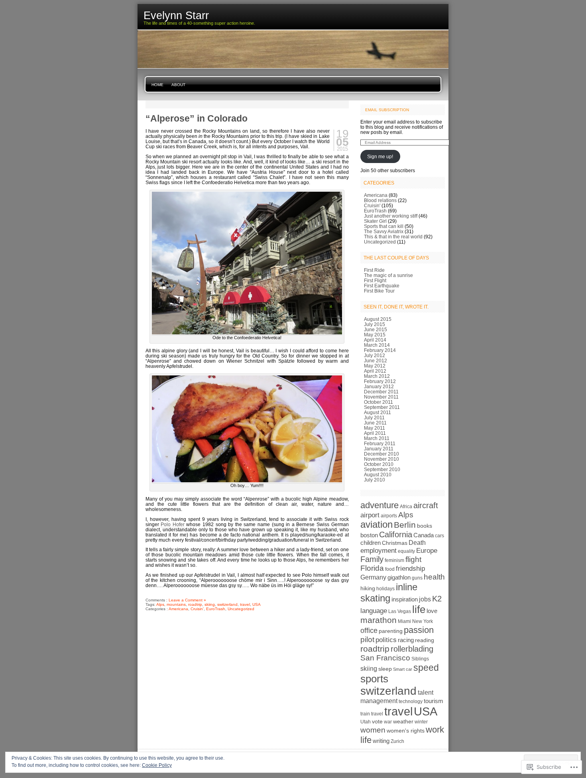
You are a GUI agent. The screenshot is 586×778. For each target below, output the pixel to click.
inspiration (404, 599)
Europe (426, 550)
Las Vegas (399, 611)
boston (369, 535)
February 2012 (380, 381)
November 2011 (381, 396)
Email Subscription (387, 110)
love (432, 610)
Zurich (397, 741)
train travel (371, 714)
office (369, 631)
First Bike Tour (379, 290)
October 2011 (378, 402)
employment (378, 550)
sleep (385, 669)
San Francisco (385, 658)
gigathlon (399, 577)
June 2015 (375, 329)
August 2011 (377, 412)
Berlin (405, 524)
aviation (376, 524)
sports (374, 678)
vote (377, 721)
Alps (160, 604)
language (373, 611)
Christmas (394, 543)
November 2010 (381, 459)
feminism (394, 560)
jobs (425, 599)
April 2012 (375, 370)
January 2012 (379, 386)
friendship (410, 568)
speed (426, 667)
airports (389, 516)
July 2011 (374, 417)
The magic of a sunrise (388, 275)
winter (421, 722)
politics (386, 640)
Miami (404, 621)
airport (370, 515)
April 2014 (375, 339)
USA (256, 604)
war (388, 722)
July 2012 (374, 355)
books (424, 526)
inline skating (388, 592)
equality (406, 551)
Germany (373, 577)
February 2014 (380, 350)
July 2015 (374, 324)
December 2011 (381, 391)
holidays (385, 588)
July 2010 (374, 479)
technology (411, 701)
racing (406, 640)
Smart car (402, 669)
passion (419, 630)
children (370, 542)
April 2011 (375, 433)
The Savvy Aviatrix (383, 231)
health (434, 577)
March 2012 (377, 376)
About (178, 85)
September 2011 (382, 407)
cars (439, 535)
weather (403, 721)
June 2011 (375, 422)
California (395, 534)
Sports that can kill (383, 226)
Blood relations (380, 200)
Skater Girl (375, 221)
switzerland (227, 604)
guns (417, 578)
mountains (176, 604)
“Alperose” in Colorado (197, 118)
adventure (379, 505)
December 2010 (381, 453)
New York (422, 621)
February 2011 (379, 443)
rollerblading (412, 648)
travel (245, 604)
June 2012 (375, 360)
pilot (367, 639)
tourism (433, 700)
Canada (423, 535)
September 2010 (382, 469)
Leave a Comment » (187, 600)
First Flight (375, 280)
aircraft (425, 505)
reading (424, 640)
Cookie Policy (157, 765)
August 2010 (377, 474)
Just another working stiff (390, 215)
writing (381, 740)
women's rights (406, 730)
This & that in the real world (393, 236)
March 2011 (376, 438)
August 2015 (377, 319)
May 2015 (374, 334)
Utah (365, 722)
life (418, 609)
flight (413, 559)
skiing (210, 604)
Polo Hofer (173, 524)
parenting (391, 631)
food (390, 569)
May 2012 (374, 365)
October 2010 (378, 464)
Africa (406, 506)
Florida (372, 568)
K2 (437, 598)
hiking (367, 588)
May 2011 (374, 427)
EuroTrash (215, 609)
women (372, 730)
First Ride (374, 270)
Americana (178, 609)
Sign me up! (380, 156)
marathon (378, 620)
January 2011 (378, 448)
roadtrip (195, 604)
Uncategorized (241, 609)
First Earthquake (381, 285)
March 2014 (377, 345)
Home (157, 85)
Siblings (420, 659)
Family (371, 559)
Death (417, 542)
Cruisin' (197, 609)
